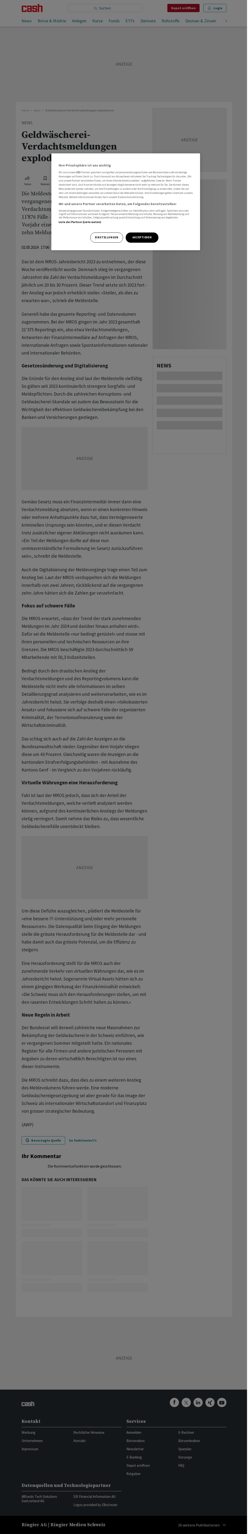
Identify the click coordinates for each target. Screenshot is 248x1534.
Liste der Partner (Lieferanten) (80, 222)
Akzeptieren (142, 237)
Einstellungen (106, 237)
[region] (125, 201)
